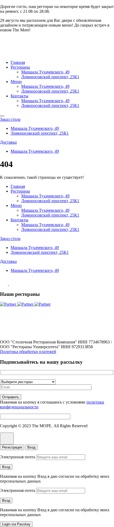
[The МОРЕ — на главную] (22, 53)
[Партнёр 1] (8, 304)
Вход (31, 447)
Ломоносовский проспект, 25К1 (50, 76)
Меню (16, 81)
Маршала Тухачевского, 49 (45, 72)
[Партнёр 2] (25, 304)
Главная (18, 62)
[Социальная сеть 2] (13, 283)
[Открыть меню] (2, 116)
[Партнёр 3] (42, 304)
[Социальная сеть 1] (4, 283)
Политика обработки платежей (28, 351)
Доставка (8, 142)
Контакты (19, 96)
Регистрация (12, 447)
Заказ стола (10, 119)
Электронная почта (17, 457)
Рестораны (20, 67)
